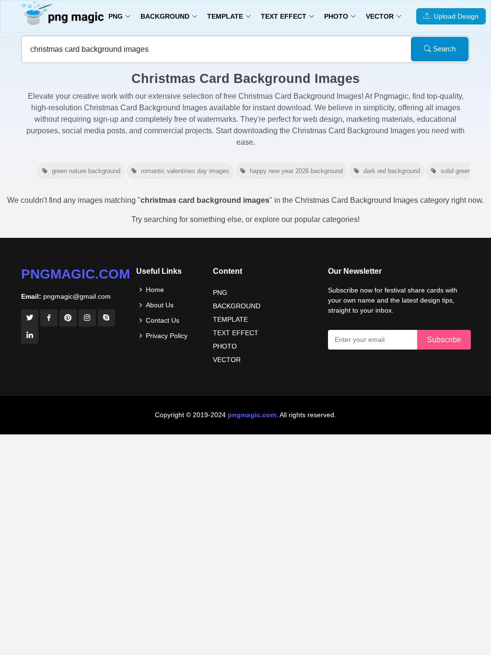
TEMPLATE (230, 319)
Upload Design (454, 16)
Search (443, 49)
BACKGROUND (236, 306)
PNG (220, 292)
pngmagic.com (75, 274)
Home (155, 289)
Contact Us (162, 320)
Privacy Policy (166, 335)
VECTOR (227, 359)
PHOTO (225, 346)
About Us (160, 305)
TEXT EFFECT (235, 332)
